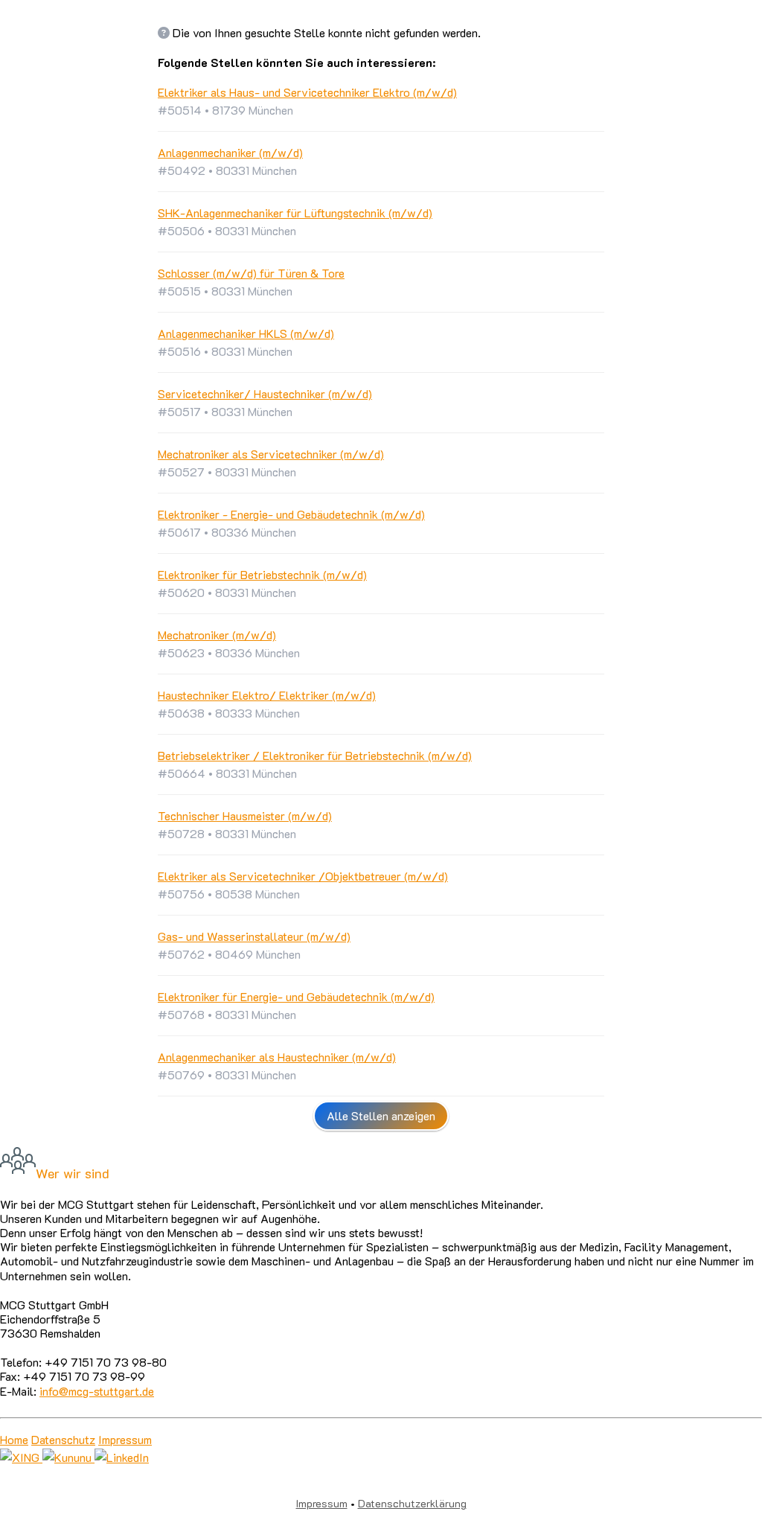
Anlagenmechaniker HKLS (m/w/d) (246, 333)
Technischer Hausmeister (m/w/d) (245, 815)
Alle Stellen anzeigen (381, 1115)
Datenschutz (63, 1439)
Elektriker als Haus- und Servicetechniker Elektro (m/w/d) (307, 92)
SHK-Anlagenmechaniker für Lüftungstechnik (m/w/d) (295, 212)
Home (14, 1439)
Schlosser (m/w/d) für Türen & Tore (251, 273)
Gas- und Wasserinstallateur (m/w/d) (254, 936)
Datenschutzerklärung (412, 1503)
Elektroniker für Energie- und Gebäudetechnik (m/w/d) (296, 996)
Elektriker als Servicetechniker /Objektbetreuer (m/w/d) (303, 876)
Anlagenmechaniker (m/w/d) (230, 152)
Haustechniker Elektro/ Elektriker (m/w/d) (267, 695)
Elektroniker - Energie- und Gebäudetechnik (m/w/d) (291, 514)
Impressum (125, 1439)
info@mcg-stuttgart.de (96, 1391)
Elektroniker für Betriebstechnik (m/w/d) (262, 574)
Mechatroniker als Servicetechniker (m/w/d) (271, 454)
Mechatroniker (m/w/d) (217, 634)
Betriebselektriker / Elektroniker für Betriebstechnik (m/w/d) (315, 755)
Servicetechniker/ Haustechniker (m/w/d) (265, 393)
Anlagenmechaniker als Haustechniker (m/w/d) (277, 1056)
